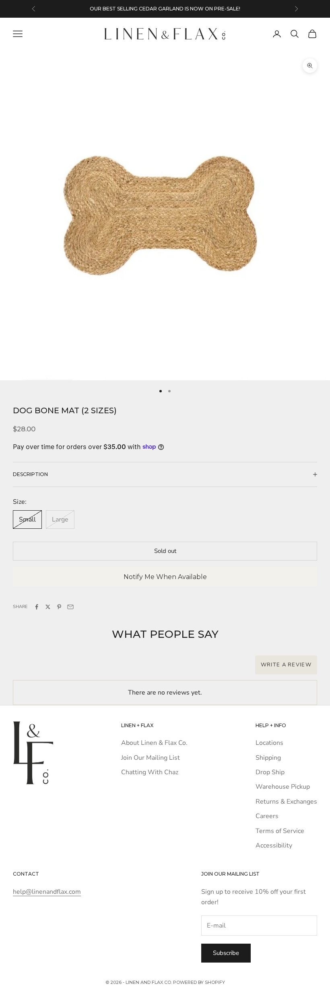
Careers (267, 816)
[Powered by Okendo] (49, 669)
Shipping (268, 757)
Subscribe (226, 953)
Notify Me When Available (165, 577)
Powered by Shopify (199, 982)
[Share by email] (70, 607)
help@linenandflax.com (47, 891)
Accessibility (274, 845)
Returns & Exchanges (286, 801)
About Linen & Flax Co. (154, 742)
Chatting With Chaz (149, 772)
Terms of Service (280, 831)
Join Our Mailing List (150, 757)
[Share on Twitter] (48, 607)
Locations (269, 742)
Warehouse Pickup (283, 786)
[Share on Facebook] (36, 607)
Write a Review (286, 664)
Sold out (165, 551)
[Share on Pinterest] (59, 607)
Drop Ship (270, 772)
